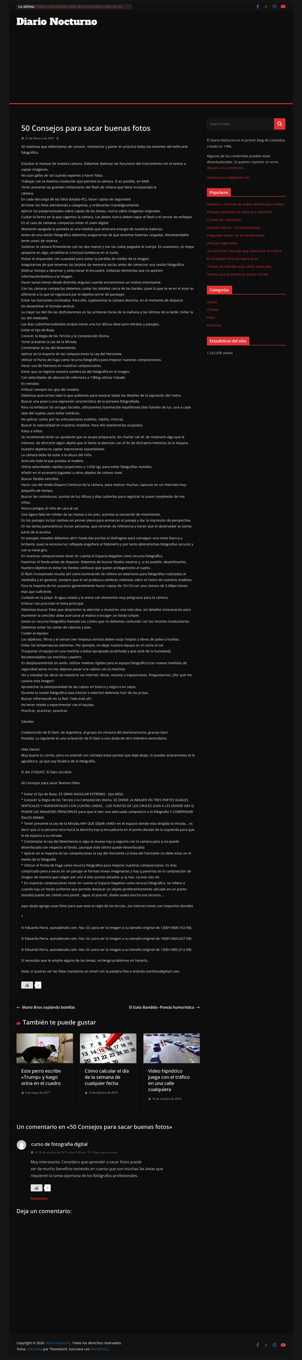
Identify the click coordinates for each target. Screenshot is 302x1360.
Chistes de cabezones (224, 219)
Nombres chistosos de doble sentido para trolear (246, 204)
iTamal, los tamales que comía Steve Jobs (239, 266)
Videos (212, 302)
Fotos (211, 317)
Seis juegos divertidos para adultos (63, 6)
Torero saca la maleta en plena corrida (237, 274)
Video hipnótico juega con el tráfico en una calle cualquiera (169, 1080)
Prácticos (214, 325)
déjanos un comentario (225, 168)
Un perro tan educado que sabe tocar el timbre (244, 251)
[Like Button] (27, 985)
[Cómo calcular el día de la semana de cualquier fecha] (108, 1036)
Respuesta (39, 1198)
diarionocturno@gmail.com (228, 177)
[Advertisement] (151, 68)
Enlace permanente (104, 1152)
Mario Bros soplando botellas (48, 1007)
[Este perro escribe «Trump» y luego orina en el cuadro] (45, 1036)
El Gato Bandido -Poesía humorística (161, 1007)
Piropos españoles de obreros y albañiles (239, 212)
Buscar (279, 124)
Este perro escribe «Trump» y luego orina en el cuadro (41, 1077)
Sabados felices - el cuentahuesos (233, 227)
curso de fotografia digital (59, 1144)
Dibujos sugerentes (222, 243)
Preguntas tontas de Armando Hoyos (236, 235)
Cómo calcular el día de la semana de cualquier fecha (107, 1077)
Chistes (212, 309)
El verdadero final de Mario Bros (232, 258)
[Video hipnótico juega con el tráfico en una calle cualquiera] (171, 1036)
